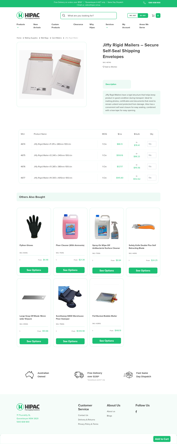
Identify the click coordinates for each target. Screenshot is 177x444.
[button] (110, 67)
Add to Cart (162, 439)
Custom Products (56, 26)
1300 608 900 (154, 2)
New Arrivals (37, 26)
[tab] (117, 84)
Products (21, 24)
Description (111, 84)
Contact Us (83, 415)
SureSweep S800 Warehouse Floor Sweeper (70, 317)
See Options (34, 270)
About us (111, 411)
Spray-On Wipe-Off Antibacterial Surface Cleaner (106, 247)
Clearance (78, 24)
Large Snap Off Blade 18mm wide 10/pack (33, 317)
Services (110, 24)
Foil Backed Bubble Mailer (104, 315)
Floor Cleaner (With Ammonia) (70, 245)
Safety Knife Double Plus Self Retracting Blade (142, 247)
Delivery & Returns (86, 419)
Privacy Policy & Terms (88, 424)
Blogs (109, 415)
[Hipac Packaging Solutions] (28, 15)
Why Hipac (92, 26)
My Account (126, 26)
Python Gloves (26, 245)
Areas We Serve (143, 26)
